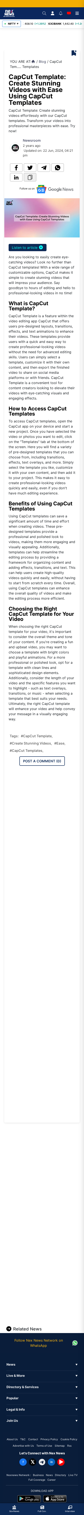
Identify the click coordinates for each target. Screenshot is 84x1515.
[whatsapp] (57, 167)
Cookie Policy (69, 1439)
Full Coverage (36, 1479)
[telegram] (43, 167)
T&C (23, 1439)
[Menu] (77, 13)
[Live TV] (69, 13)
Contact (33, 1439)
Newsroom (32, 140)
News (49, 1475)
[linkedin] (16, 177)
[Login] (52, 13)
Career (51, 1479)
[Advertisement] (45, 39)
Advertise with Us (23, 1445)
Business (38, 1475)
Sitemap (60, 1445)
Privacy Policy (49, 1439)
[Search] (44, 13)
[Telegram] (42, 1462)
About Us (12, 1439)
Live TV (73, 1475)
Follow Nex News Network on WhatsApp (38, 1343)
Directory (60, 1475)
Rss (69, 1445)
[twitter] (30, 167)
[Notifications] (61, 13)
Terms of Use (44, 1445)
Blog (42, 61)
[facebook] (16, 167)
